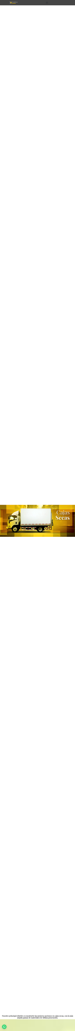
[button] (47, 2)
